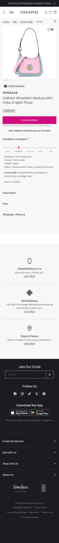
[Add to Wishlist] (50, 29)
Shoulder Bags (26, 21)
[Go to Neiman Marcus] (20, 488)
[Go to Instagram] (22, 393)
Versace (6, 21)
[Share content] (55, 21)
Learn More (29, 276)
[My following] (50, 12)
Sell (11, 12)
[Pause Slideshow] (54, 3)
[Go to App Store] (20, 414)
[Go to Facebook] (15, 393)
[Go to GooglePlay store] (39, 414)
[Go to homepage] (29, 12)
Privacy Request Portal (16, 512)
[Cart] (55, 12)
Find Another (29, 120)
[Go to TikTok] (29, 393)
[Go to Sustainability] (43, 488)
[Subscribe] (49, 374)
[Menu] (4, 12)
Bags (15, 21)
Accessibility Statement (22, 507)
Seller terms (34, 512)
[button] (46, 12)
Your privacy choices (29, 517)
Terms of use (46, 512)
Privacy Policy (40, 507)
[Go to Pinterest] (44, 393)
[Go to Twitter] (36, 393)
